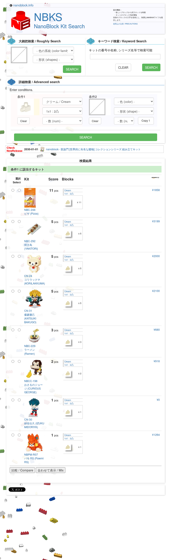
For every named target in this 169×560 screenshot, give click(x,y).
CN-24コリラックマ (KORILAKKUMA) (34, 279)
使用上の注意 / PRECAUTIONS (125, 23)
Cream (67, 190)
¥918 (157, 361)
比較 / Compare (22, 470)
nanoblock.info (23, 5)
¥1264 (156, 434)
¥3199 (156, 221)
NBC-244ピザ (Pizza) (31, 211)
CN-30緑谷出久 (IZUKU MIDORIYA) (34, 423)
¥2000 (156, 256)
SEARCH (72, 69)
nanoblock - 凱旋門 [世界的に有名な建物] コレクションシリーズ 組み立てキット (93, 149)
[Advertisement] (84, 529)
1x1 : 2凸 (68, 193)
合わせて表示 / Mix (51, 470)
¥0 (158, 399)
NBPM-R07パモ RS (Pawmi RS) (34, 458)
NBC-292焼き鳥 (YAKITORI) (31, 244)
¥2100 (156, 291)
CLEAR (123, 67)
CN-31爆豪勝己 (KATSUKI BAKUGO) (30, 316)
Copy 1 (145, 120)
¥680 (157, 329)
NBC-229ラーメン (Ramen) (29, 349)
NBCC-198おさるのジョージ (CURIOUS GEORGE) (33, 386)
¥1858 (156, 190)
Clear (23, 121)
